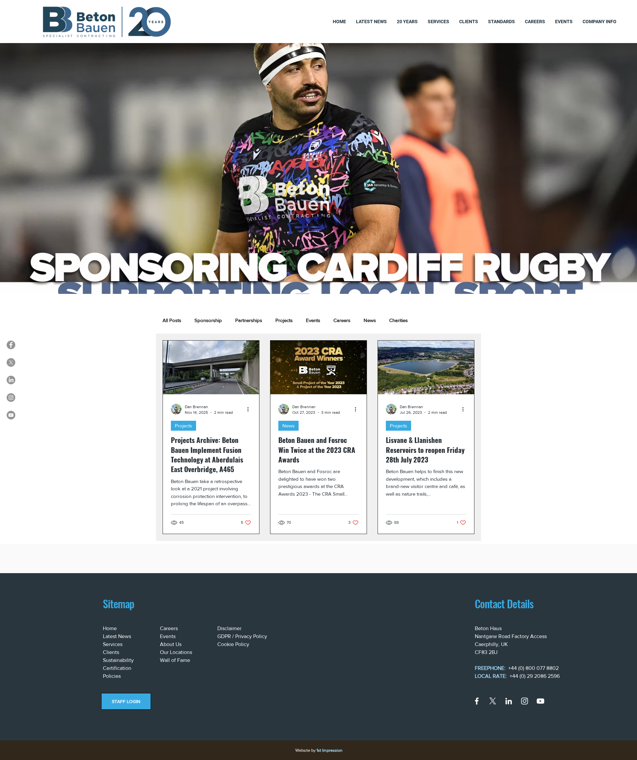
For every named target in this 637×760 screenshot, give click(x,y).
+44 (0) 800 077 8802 (533, 668)
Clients (111, 652)
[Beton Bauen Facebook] (11, 345)
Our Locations (176, 652)
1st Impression (329, 750)
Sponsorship (208, 320)
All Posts (172, 320)
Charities (398, 320)
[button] (501, 21)
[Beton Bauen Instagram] (11, 397)
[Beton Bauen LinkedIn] (11, 380)
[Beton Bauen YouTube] (11, 415)
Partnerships (248, 320)
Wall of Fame (175, 660)
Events (313, 320)
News (370, 320)
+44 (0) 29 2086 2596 (535, 676)
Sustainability (118, 660)
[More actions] (250, 409)
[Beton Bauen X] (11, 362)
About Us (170, 644)
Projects (284, 320)
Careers (341, 320)
